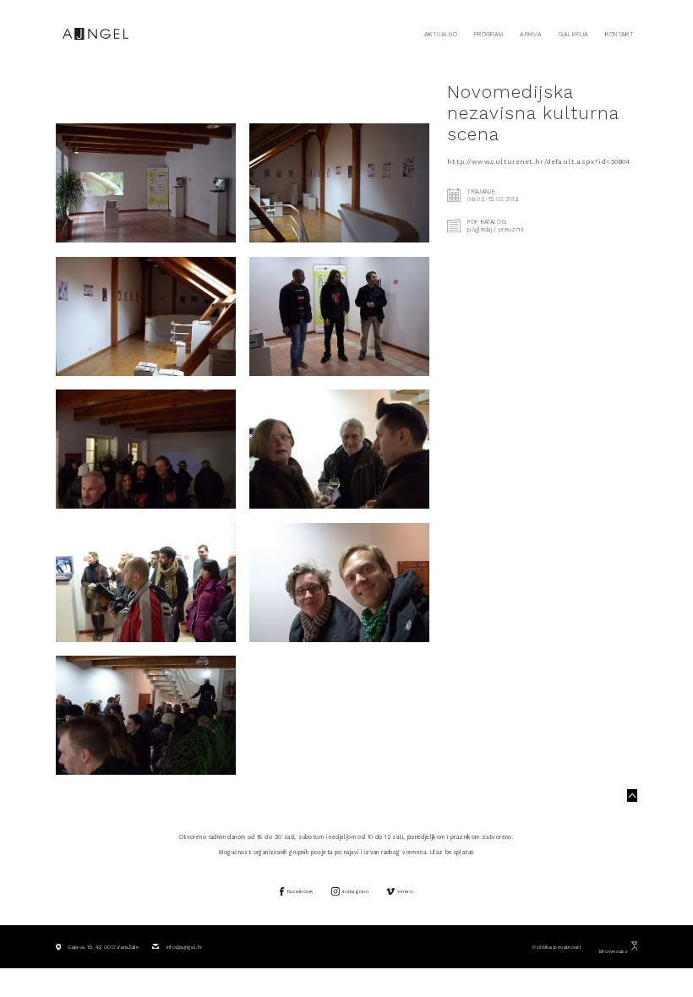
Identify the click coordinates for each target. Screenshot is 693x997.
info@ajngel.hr (184, 947)
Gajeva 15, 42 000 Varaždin (103, 947)
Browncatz (613, 951)
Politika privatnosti (556, 947)
